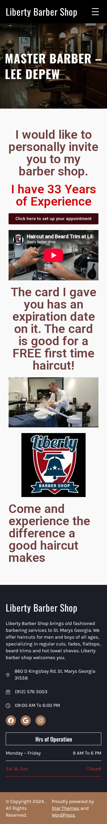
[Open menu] (95, 12)
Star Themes (65, 808)
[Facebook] (11, 720)
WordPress (63, 815)
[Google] (26, 720)
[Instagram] (40, 720)
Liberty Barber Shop (42, 11)
